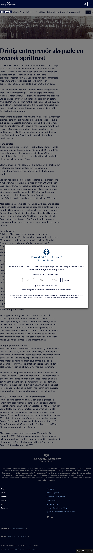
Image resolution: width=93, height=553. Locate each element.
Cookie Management (84, 551)
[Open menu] (90, 3)
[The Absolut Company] (8, 4)
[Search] (85, 4)
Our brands (6, 12)
